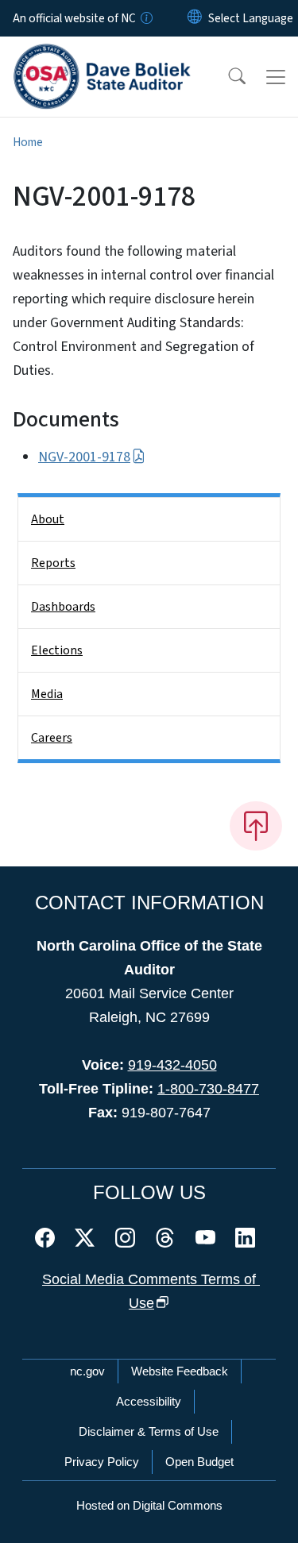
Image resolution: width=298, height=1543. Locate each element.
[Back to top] (256, 826)
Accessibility (148, 1401)
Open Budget (199, 1461)
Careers (51, 737)
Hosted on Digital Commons (149, 1505)
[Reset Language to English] (195, 18)
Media (47, 694)
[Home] (102, 55)
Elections (57, 650)
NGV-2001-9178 (84, 457)
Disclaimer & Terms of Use (149, 1431)
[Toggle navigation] (275, 77)
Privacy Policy (101, 1461)
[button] (226, 77)
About (47, 519)
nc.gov (87, 1371)
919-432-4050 (172, 1065)
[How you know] (145, 18)
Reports (53, 563)
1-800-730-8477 (208, 1089)
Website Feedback (179, 1371)
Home (28, 142)
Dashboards (63, 606)
